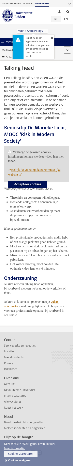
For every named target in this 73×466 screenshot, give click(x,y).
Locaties (9, 351)
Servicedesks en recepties (20, 346)
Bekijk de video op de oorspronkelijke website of (34, 171)
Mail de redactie (14, 357)
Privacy (8, 363)
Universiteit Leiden (11, 3)
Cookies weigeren (19, 460)
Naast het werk (13, 408)
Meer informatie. (14, 448)
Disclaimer (10, 369)
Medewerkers (42, 3)
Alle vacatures (12, 402)
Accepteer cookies (27, 184)
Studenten (28, 3)
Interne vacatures (15, 396)
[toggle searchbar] (67, 11)
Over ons (9, 384)
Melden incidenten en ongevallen (24, 428)
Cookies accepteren (20, 454)
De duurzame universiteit (19, 390)
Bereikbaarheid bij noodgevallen (24, 422)
